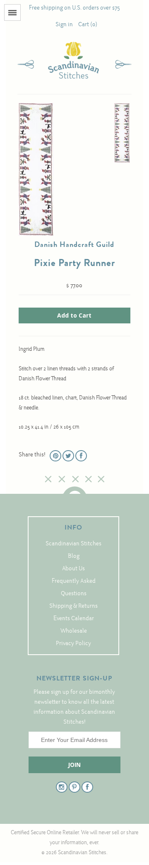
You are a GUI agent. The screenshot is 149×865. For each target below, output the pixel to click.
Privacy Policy (73, 644)
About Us (73, 569)
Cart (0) (87, 25)
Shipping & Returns (73, 606)
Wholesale (73, 631)
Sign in (64, 25)
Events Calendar (73, 619)
